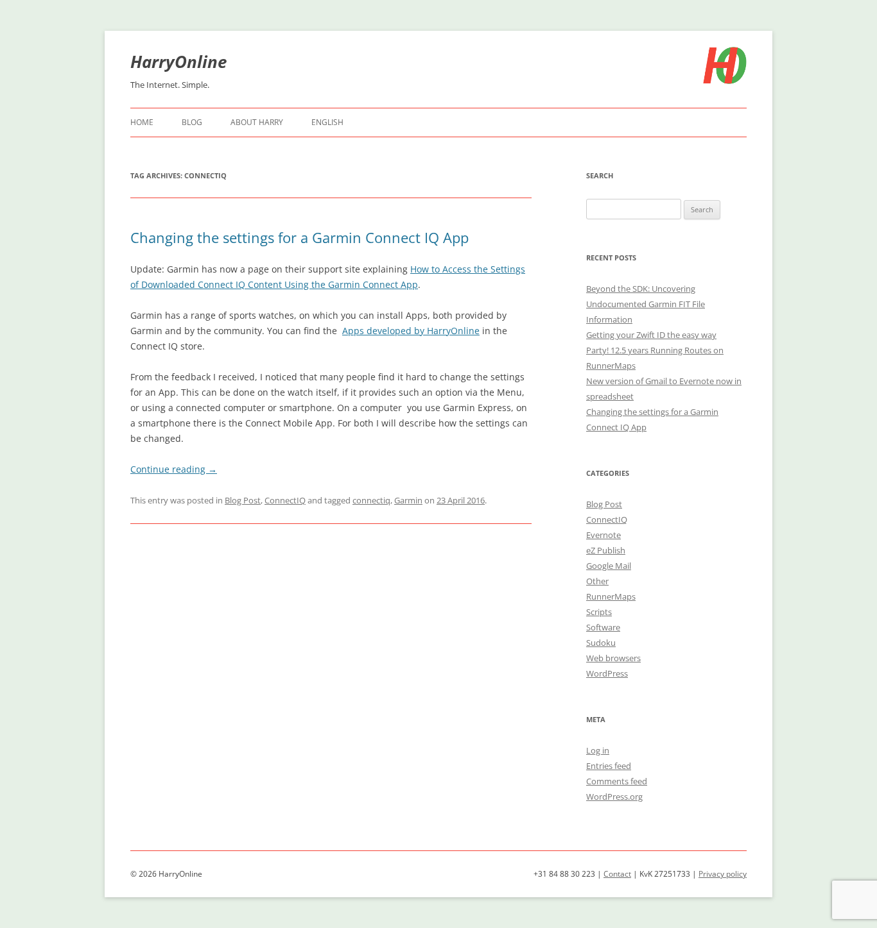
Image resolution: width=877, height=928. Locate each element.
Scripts (599, 612)
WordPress (607, 673)
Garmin (408, 500)
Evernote (603, 535)
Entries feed (608, 766)
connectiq (371, 500)
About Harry (256, 122)
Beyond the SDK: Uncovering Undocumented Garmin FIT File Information (645, 304)
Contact (617, 873)
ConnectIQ (285, 500)
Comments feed (616, 781)
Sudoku (601, 642)
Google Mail (608, 565)
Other (597, 581)
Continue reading (173, 469)
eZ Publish (605, 550)
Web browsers (613, 658)
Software (603, 627)
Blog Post (243, 500)
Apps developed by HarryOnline (411, 331)
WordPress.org (614, 796)
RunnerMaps (611, 596)
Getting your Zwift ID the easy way (651, 335)
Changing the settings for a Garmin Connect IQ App (299, 237)
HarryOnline (178, 61)
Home (141, 122)
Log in (597, 750)
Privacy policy (723, 873)
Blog (192, 122)
